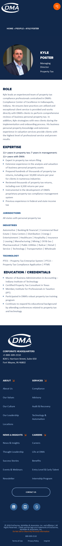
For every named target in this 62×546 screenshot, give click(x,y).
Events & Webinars (12, 469)
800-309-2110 (31, 536)
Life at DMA (38, 451)
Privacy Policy (33, 541)
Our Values (8, 397)
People (19, 28)
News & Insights (11, 443)
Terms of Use (17, 541)
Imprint (47, 541)
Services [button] (37, 380)
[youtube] (25, 509)
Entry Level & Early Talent (45, 469)
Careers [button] (37, 435)
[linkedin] (14, 509)
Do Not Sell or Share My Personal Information (31, 531)
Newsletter (8, 478)
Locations (8, 424)
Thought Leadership (13, 451)
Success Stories (11, 460)
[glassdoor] (37, 509)
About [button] (7, 380)
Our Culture (9, 406)
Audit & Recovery (41, 406)
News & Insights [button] (13, 435)
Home (10, 28)
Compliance (38, 388)
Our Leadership (11, 415)
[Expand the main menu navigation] (57, 6)
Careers (36, 443)
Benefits (36, 460)
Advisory (36, 397)
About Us (8, 388)
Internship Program (42, 478)
